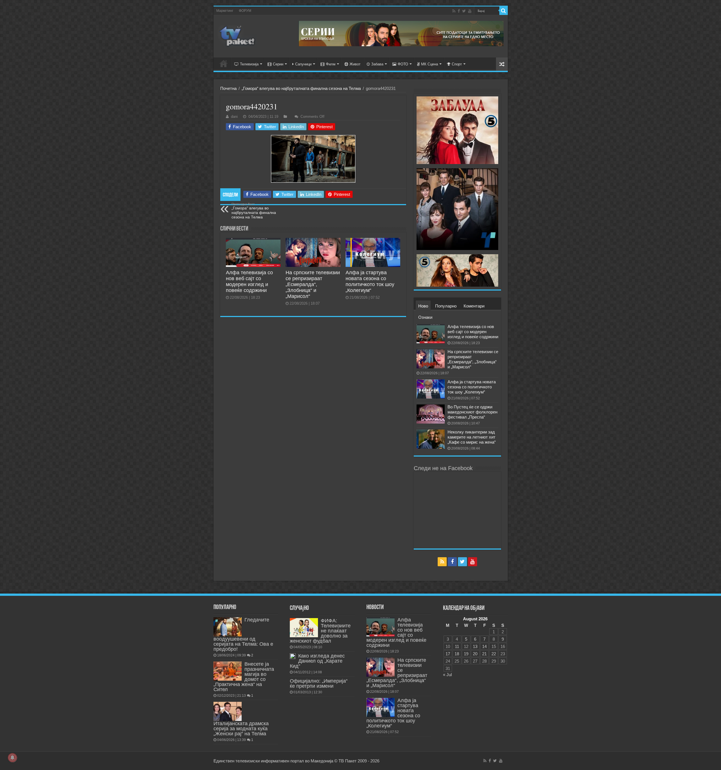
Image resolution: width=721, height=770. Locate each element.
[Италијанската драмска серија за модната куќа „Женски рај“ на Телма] (227, 711)
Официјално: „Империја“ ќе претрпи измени (319, 683)
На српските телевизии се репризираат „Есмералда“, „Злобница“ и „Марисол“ (313, 284)
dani (234, 116)
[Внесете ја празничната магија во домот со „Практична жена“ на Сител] (227, 671)
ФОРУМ (245, 11)
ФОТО (403, 64)
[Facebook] (458, 11)
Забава (377, 64)
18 (457, 653)
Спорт (457, 64)
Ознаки (425, 317)
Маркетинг (224, 11)
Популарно (446, 306)
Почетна (228, 88)
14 (484, 646)
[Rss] (454, 11)
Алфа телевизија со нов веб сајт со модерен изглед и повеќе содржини (249, 281)
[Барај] (503, 10)
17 (448, 653)
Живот (355, 64)
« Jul (447, 674)
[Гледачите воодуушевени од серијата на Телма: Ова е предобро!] (227, 626)
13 (475, 646)
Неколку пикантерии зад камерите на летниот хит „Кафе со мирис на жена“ (472, 437)
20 (475, 653)
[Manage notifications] (12, 757)
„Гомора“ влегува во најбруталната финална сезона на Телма (301, 88)
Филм (330, 64)
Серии (278, 64)
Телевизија (249, 64)
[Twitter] (464, 11)
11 (457, 646)
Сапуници (303, 64)
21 (484, 653)
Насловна (223, 63)
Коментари (474, 306)
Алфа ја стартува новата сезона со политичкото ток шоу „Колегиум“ (370, 281)
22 (493, 653)
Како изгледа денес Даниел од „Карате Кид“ (317, 661)
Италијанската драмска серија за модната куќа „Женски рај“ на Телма (241, 728)
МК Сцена (429, 64)
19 (466, 653)
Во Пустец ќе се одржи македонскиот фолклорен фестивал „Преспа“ (472, 411)
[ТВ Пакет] (237, 36)
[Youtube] (470, 11)
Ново (423, 306)
